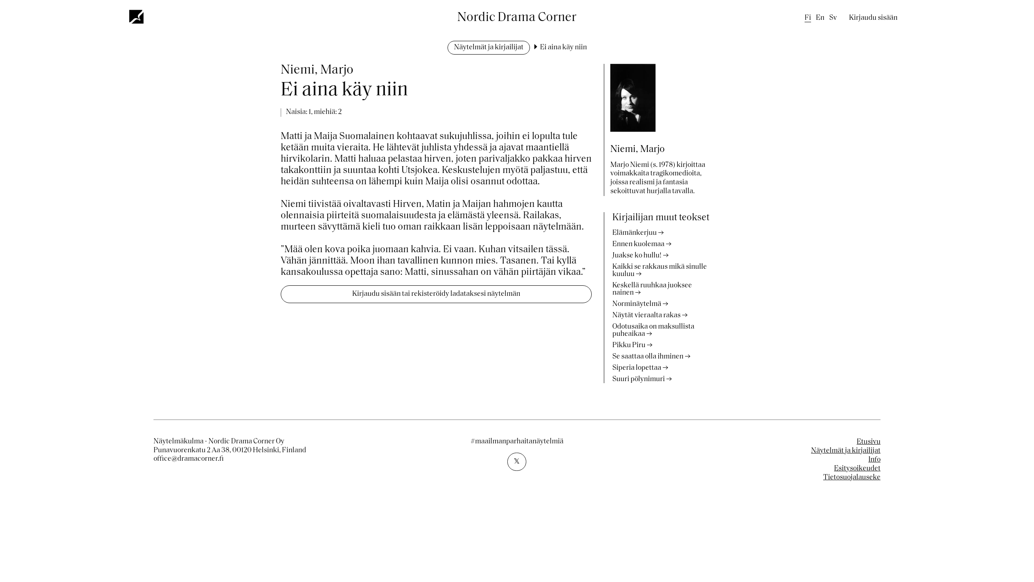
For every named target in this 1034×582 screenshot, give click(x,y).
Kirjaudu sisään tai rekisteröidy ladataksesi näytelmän (436, 294)
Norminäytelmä (636, 304)
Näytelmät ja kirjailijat (488, 47)
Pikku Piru (628, 345)
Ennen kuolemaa (638, 244)
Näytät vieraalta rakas (646, 315)
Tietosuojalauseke (852, 477)
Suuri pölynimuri (638, 379)
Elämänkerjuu (634, 233)
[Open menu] (137, 16)
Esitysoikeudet (857, 468)
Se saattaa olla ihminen (647, 357)
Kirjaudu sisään (873, 18)
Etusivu (869, 442)
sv (833, 18)
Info (874, 460)
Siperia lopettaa (636, 368)
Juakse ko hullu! (637, 255)
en (820, 18)
